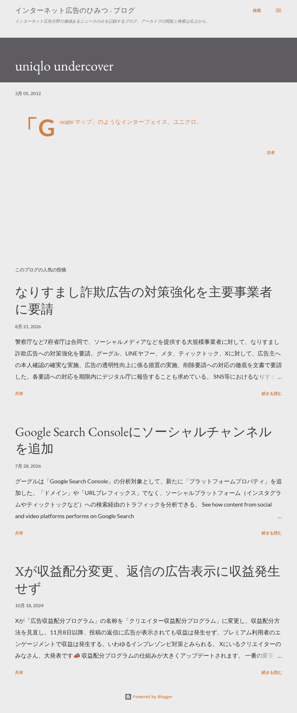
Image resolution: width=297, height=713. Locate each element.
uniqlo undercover (64, 66)
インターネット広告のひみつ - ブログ (75, 10)
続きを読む (272, 393)
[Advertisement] (148, 216)
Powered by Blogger (152, 696)
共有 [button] (271, 152)
